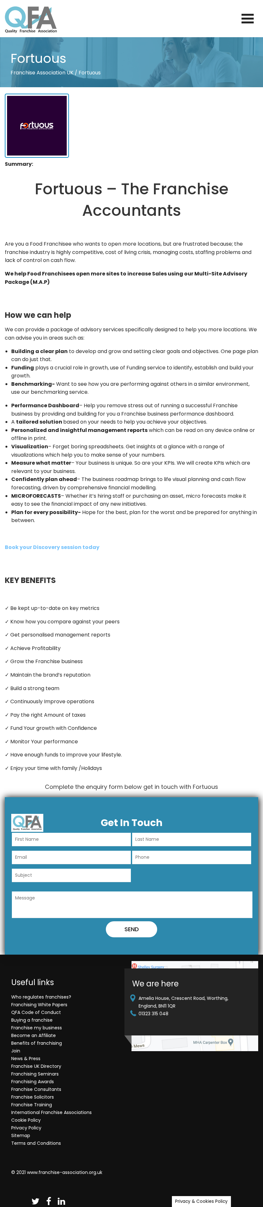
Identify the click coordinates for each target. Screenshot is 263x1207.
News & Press (25, 1058)
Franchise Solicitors (32, 1097)
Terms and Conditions (36, 1143)
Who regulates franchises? (41, 997)
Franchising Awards (32, 1081)
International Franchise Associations (51, 1112)
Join (15, 1051)
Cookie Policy (26, 1120)
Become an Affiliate (33, 1035)
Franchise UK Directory (36, 1066)
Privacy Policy (26, 1128)
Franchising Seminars (35, 1074)
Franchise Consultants (36, 1089)
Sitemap (20, 1135)
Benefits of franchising (36, 1043)
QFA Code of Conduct (36, 1012)
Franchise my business (36, 1028)
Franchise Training (31, 1104)
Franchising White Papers (39, 1004)
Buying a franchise (32, 1020)
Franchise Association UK (42, 72)
